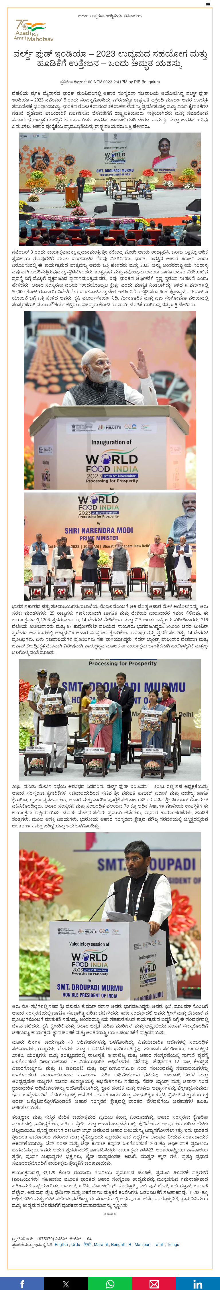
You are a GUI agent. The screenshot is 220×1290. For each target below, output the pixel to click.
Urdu (76, 1244)
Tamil (159, 1244)
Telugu (173, 1244)
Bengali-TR (121, 1244)
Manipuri (143, 1244)
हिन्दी (88, 1244)
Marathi (101, 1244)
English (62, 1244)
